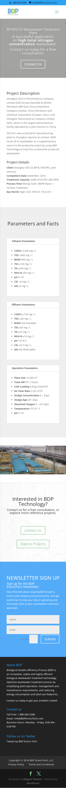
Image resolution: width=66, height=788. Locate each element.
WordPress (33, 783)
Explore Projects (33, 544)
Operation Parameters (25, 368)
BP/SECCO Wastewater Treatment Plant (33, 31)
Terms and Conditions (41, 764)
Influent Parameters (23, 241)
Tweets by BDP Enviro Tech (22, 741)
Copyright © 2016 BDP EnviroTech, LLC (31, 760)
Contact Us (33, 64)
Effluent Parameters (23, 304)
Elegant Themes (32, 779)
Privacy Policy (16, 764)
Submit (50, 639)
